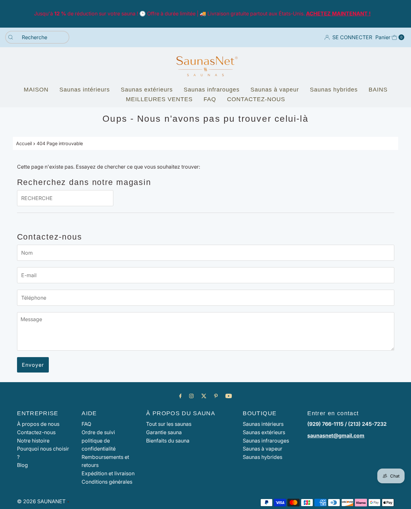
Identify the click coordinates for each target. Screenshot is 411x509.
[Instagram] (191, 396)
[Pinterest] (216, 396)
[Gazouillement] (203, 396)
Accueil (24, 143)
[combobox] (37, 37)
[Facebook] (180, 396)
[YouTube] (228, 396)
